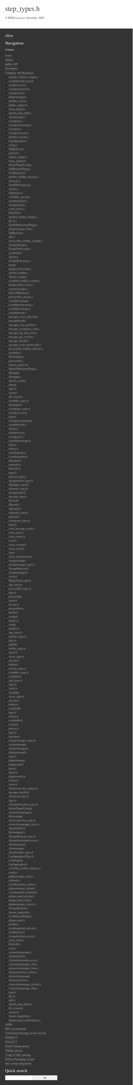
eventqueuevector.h (19, 88)
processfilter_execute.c (21, 296)
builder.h (13, 612)
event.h (12, 540)
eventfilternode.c (18, 312)
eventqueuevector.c (19, 132)
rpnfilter (13, 644)
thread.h (13, 772)
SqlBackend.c (16, 232)
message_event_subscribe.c (23, 316)
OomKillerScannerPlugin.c (23, 224)
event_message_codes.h (22, 528)
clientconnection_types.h (22, 820)
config (12, 624)
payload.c (14, 152)
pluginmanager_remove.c (22, 904)
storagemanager (17, 560)
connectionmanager (19, 976)
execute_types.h (17, 668)
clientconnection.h (19, 796)
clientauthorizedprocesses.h (23, 840)
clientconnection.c (18, 980)
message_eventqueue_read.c (24, 328)
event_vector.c (16, 940)
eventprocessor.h (18, 412)
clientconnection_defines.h (23, 788)
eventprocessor (17, 92)
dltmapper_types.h (19, 484)
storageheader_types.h (21, 480)
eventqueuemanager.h (20, 420)
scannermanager (17, 744)
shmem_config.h (18, 276)
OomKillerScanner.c (20, 260)
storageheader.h (17, 492)
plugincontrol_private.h (21, 896)
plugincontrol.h (17, 776)
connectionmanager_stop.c (23, 988)
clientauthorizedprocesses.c (23, 960)
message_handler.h (19, 792)
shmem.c (13, 188)
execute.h (14, 604)
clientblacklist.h (17, 828)
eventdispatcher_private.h (22, 928)
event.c (12, 948)
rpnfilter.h (14, 628)
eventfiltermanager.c (19, 308)
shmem (12, 384)
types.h (12, 388)
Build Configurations (17, 1046)
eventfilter (14, 692)
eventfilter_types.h (19, 400)
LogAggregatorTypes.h (21, 856)
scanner (13, 392)
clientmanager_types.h (21, 852)
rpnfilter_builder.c (18, 272)
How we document (15, 1029)
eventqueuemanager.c (20, 124)
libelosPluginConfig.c (20, 164)
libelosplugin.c (17, 356)
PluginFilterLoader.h (20, 580)
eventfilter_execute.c (20, 196)
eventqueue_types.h (19, 408)
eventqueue (15, 128)
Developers (11, 68)
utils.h (12, 1000)
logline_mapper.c (18, 156)
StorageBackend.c (18, 908)
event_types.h (16, 532)
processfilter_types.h (20, 588)
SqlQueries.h (16, 192)
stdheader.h (15, 508)
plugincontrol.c (17, 920)
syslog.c (13, 144)
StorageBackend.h (19, 568)
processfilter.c (16, 360)
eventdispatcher (17, 452)
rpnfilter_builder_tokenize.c (24, 176)
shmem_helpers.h (18, 364)
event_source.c (17, 208)
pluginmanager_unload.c (22, 888)
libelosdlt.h (15, 468)
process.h (14, 728)
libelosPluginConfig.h (20, 808)
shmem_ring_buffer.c (20, 112)
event (11, 552)
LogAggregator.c (18, 140)
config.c (13, 872)
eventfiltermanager (19, 300)
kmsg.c (12, 264)
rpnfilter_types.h (17, 636)
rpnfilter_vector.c (18, 100)
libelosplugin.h (17, 832)
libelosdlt (14, 500)
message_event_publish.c (22, 324)
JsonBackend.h (17, 172)
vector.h (13, 576)
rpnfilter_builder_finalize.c (23, 216)
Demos (9, 60)
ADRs (8, 1024)
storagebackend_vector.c (22, 936)
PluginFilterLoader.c (20, 248)
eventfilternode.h (18, 424)
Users (8, 55)
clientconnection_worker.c (23, 972)
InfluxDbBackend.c (19, 292)
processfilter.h (16, 608)
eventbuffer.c (16, 252)
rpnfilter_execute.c (19, 136)
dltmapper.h (15, 460)
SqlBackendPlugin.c (20, 168)
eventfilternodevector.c (21, 304)
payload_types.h (17, 476)
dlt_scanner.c (16, 396)
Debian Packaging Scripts (19, 1059)
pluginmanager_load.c (21, 228)
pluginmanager (17, 760)
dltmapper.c (15, 376)
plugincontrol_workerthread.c (25, 1020)
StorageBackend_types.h (22, 836)
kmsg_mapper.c (17, 109)
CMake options (14, 1050)
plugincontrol (16, 764)
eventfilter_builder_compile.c (24, 280)
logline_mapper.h (18, 105)
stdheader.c (15, 880)
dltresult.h (14, 504)
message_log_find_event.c (23, 332)
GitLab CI (11, 1041)
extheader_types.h (18, 488)
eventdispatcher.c (18, 200)
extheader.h (15, 464)
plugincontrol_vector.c (21, 284)
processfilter (15, 596)
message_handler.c (19, 340)
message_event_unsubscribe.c (25, 344)
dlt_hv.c (13, 220)
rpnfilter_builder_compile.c (23, 77)
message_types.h (18, 496)
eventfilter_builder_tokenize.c (25, 868)
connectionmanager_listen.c (24, 968)
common (13, 724)
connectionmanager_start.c (23, 964)
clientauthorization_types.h (23, 804)
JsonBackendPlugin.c (20, 916)
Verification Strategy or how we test (25, 1033)
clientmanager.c (17, 116)
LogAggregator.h (18, 864)
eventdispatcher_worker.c (22, 884)
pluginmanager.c (18, 96)
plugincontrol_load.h (20, 900)
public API (11, 64)
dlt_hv (12, 996)
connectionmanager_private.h (25, 984)
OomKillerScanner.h (20, 184)
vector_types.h (16, 656)
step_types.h (15, 584)
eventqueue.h (16, 436)
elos (9, 35)
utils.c (12, 236)
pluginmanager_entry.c (21, 876)
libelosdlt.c (14, 944)
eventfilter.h (15, 676)
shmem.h (14, 256)
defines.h (14, 428)
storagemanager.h (18, 572)
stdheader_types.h (18, 512)
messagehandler (17, 320)
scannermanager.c (18, 288)
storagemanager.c (18, 244)
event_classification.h (20, 556)
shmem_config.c (18, 380)
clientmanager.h (17, 844)
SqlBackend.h (16, 148)
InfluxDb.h (15, 212)
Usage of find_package (18, 1055)
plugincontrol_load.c (20, 268)
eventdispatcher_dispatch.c (23, 892)
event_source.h (17, 536)
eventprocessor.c (17, 84)
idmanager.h (15, 404)
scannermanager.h (18, 748)
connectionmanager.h (20, 812)
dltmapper (14, 372)
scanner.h (14, 1012)
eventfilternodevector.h (21, 80)
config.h (13, 616)
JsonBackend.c (17, 932)
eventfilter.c (15, 352)
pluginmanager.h (18, 752)
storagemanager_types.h (22, 564)
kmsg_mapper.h (17, 160)
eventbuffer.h (16, 720)
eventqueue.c (16, 120)
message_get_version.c (21, 336)
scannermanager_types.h (22, 740)
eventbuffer (15, 708)
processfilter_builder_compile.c (26, 240)
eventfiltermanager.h (20, 440)
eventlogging (16, 860)
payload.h (14, 516)
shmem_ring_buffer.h (20, 1004)
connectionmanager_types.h (24, 824)
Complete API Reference (19, 73)
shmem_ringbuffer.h (19, 1016)
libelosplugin (16, 816)
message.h (14, 736)
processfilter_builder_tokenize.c (26, 348)
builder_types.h (17, 648)
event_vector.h (16, 548)
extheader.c (15, 180)
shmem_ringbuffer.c (19, 912)
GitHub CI (11, 1037)
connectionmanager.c (20, 952)
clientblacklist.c (17, 956)
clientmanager (16, 848)
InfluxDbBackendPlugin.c (23, 368)
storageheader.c (17, 204)
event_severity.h (17, 544)
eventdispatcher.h (18, 456)
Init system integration (18, 1063)
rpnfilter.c (14, 924)
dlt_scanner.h (16, 1008)
